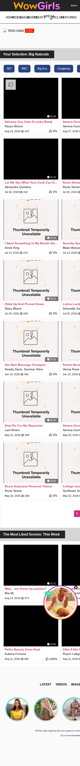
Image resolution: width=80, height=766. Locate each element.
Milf (9, 68)
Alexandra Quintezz (18, 187)
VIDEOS (61, 684)
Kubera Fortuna (15, 654)
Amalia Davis (13, 369)
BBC (24, 68)
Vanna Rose (71, 369)
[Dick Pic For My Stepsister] (31, 402)
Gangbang (63, 68)
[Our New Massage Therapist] (31, 341)
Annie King (12, 247)
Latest (45, 684)
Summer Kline (33, 369)
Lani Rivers (12, 430)
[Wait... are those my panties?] (31, 565)
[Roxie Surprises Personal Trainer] (31, 462)
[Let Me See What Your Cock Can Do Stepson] (31, 159)
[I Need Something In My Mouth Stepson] (31, 219)
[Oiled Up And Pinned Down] (31, 280)
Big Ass (42, 68)
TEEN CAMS (20, 30)
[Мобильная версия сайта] (5, 30)
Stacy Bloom (13, 308)
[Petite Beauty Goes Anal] (31, 625)
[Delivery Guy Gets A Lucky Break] (31, 98)
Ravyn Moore (14, 126)
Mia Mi (9, 593)
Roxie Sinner (71, 187)
